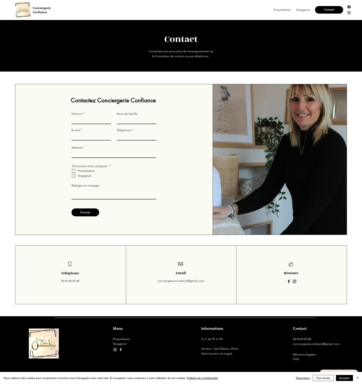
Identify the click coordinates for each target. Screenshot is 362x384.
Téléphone (124, 130)
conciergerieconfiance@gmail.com (180, 281)
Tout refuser (323, 378)
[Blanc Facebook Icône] (121, 350)
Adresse (76, 147)
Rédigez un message (85, 185)
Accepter (344, 378)
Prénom (76, 113)
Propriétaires (121, 339)
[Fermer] (357, 378)
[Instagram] (349, 13)
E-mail (75, 130)
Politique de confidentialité (202, 378)
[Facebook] (349, 7)
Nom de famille (127, 113)
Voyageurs (120, 343)
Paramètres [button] (303, 378)
